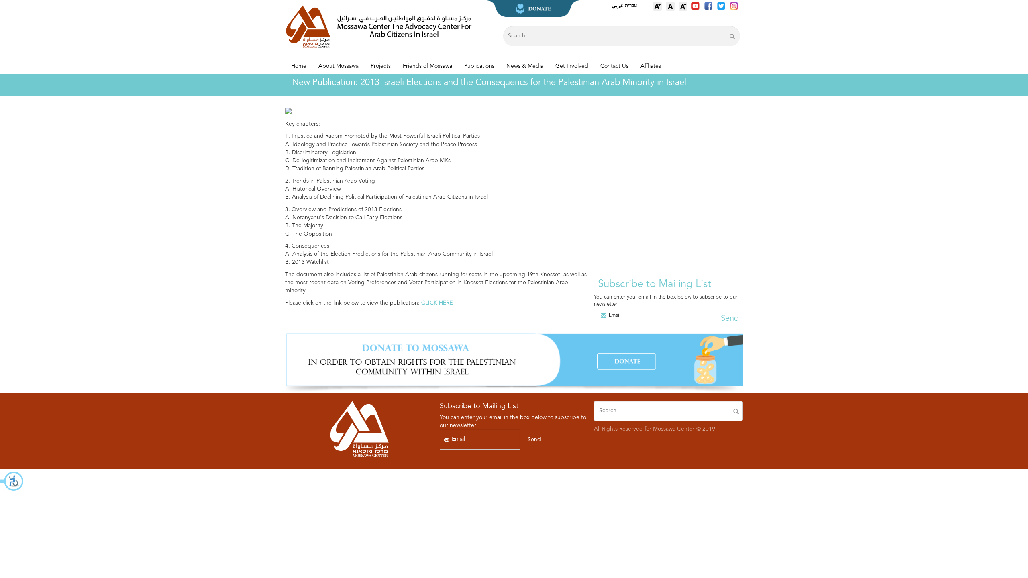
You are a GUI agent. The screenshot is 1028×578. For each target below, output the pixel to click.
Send (730, 319)
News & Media (524, 66)
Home (298, 66)
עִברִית (631, 5)
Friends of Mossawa (427, 66)
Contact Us (614, 66)
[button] (12, 481)
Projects (381, 66)
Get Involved (571, 66)
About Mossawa (338, 66)
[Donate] (514, 363)
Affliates (650, 66)
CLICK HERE (436, 303)
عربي (618, 5)
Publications (479, 66)
